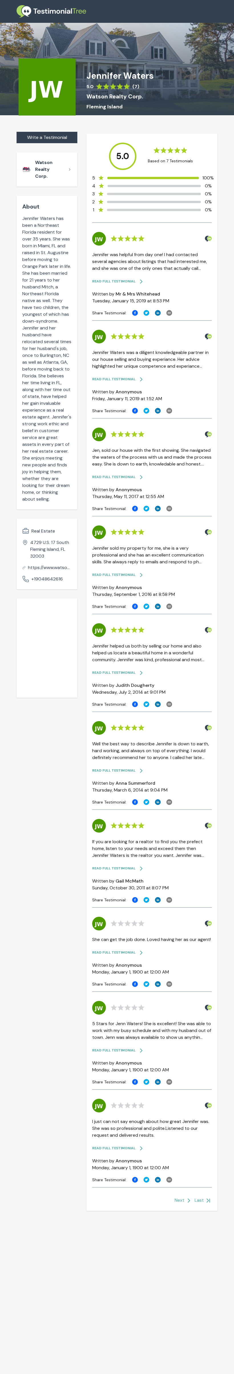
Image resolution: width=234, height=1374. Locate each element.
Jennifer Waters (120, 76)
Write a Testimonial (47, 137)
